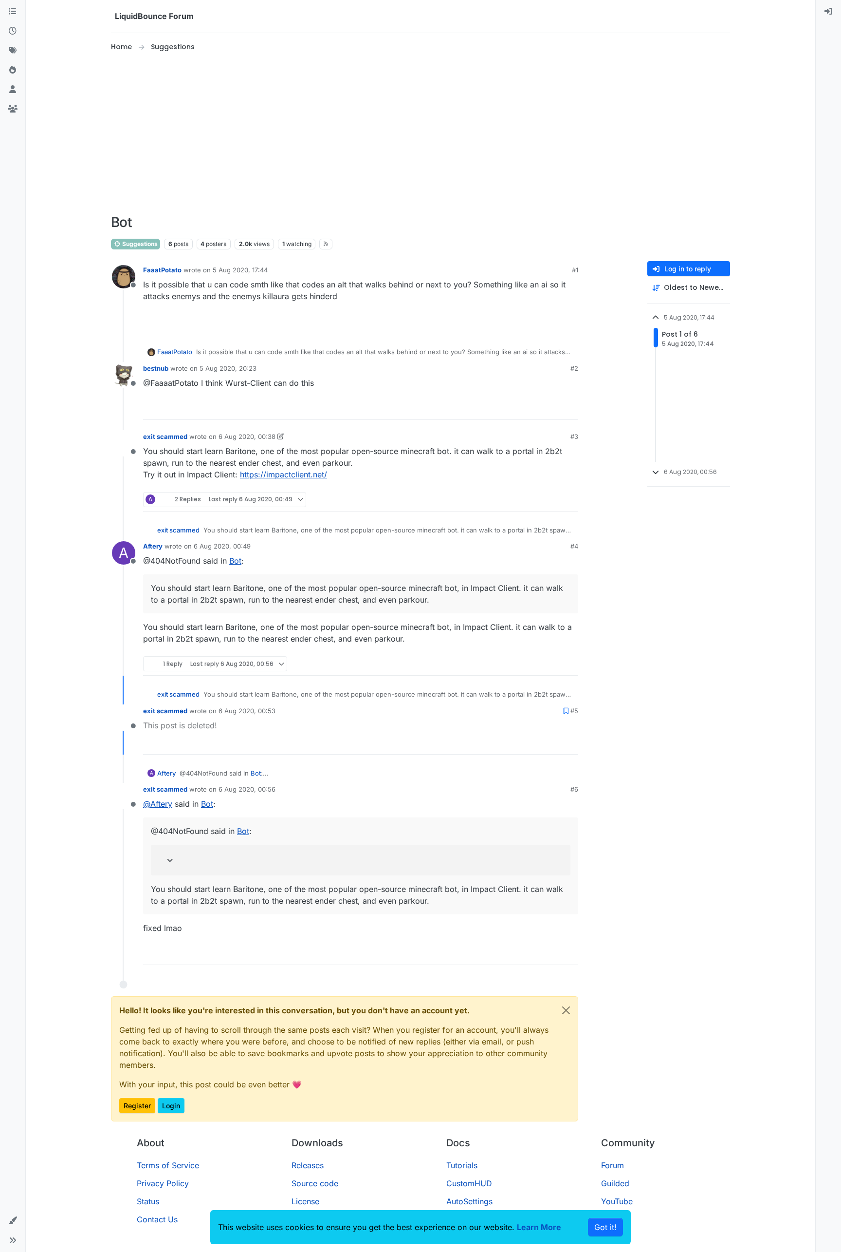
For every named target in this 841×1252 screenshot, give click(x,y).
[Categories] (12, 11)
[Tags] (12, 50)
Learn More (539, 1227)
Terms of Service (168, 1165)
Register (137, 1105)
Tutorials (461, 1165)
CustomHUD (469, 1183)
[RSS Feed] (325, 244)
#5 (574, 711)
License (305, 1201)
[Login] (828, 11)
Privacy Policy (163, 1183)
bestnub (155, 368)
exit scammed (165, 436)
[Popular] (12, 70)
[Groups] (12, 109)
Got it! (605, 1227)
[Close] (566, 1010)
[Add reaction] (534, 321)
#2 (574, 368)
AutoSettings (469, 1201)
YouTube (617, 1201)
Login (171, 1105)
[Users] (12, 89)
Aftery (153, 546)
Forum (612, 1165)
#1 (575, 270)
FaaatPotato (162, 270)
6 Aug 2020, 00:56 (247, 789)
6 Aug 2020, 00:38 (247, 436)
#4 (574, 546)
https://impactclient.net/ (283, 474)
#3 (574, 436)
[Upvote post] (553, 321)
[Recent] (12, 31)
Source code (315, 1183)
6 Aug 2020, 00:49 (222, 546)
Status (148, 1201)
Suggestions (139, 243)
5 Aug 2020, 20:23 (228, 368)
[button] (12, 1221)
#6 (574, 789)
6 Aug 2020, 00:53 (247, 711)
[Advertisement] (420, 133)
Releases (308, 1165)
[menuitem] (828, 11)
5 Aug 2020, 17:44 (240, 270)
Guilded (615, 1183)
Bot (235, 561)
